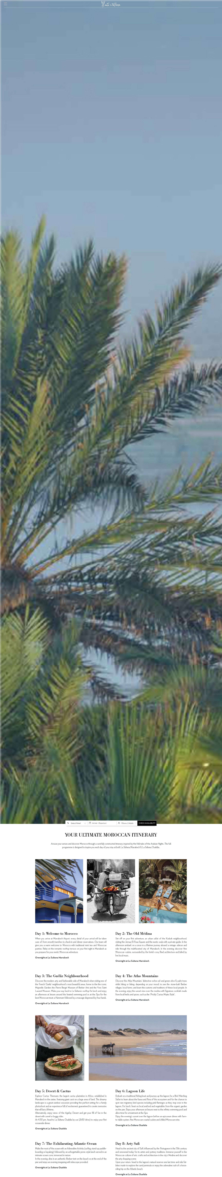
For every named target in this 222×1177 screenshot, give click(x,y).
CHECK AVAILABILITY (147, 823)
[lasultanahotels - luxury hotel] (111, 3)
